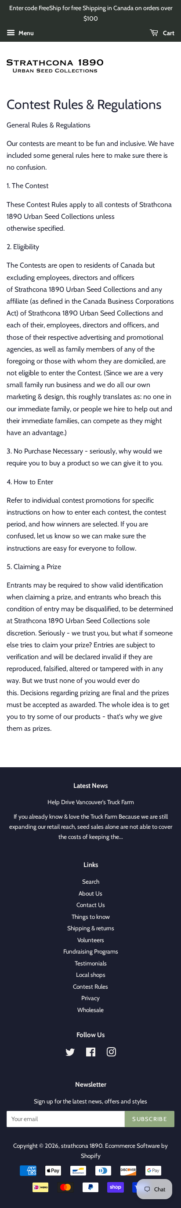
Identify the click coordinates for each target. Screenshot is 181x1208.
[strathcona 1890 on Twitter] (70, 1053)
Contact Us (90, 904)
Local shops (90, 974)
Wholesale (90, 1009)
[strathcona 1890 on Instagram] (111, 1053)
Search (90, 881)
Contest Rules (90, 986)
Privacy (90, 997)
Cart (168, 33)
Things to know (91, 916)
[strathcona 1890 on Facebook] (91, 1053)
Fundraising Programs (90, 951)
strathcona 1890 (81, 1145)
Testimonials (91, 963)
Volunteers (90, 939)
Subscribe (149, 1118)
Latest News (90, 786)
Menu (25, 33)
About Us (90, 893)
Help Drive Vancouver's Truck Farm (90, 801)
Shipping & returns (90, 928)
